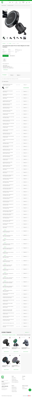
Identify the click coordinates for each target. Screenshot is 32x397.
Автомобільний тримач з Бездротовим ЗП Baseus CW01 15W (6, 348)
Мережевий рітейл (14, 387)
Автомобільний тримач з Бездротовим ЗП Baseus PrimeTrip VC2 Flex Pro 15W (16, 348)
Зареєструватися (12, 55)
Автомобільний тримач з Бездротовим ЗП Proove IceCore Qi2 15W (16, 366)
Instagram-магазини (14, 391)
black (6, 87)
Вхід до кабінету (5, 55)
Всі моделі (5, 74)
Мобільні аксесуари (4, 5)
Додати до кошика (6, 351)
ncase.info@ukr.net (4, 389)
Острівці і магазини (14, 388)
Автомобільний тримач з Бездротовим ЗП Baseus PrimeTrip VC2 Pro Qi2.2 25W (26, 348)
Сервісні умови (14, 377)
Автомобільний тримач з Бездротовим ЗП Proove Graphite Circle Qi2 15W (6, 366)
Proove (12, 75)
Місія (23, 377)
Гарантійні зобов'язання (15, 380)
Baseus (19, 75)
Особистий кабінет (24, 388)
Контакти (23, 387)
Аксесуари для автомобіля (10, 5)
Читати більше (5, 69)
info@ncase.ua (3, 387)
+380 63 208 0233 (5, 386)
